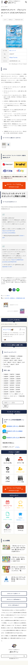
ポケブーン (12, 3)
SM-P (19, 362)
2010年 (18, 383)
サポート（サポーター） (11, 396)
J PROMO (19, 356)
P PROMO (12, 356)
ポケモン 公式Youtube (13, 605)
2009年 (12, 383)
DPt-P (20, 360)
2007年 (18, 381)
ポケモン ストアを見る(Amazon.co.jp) (14, 185)
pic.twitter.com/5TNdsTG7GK (9, 261)
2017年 (6, 389)
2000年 (12, 376)
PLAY (18, 358)
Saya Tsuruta (13, 57)
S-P (8, 295)
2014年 (6, 387)
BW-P (9, 362)
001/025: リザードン (13, 426)
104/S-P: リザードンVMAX (14, 431)
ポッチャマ (13, 50)
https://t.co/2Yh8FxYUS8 (8, 230)
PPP (15, 360)
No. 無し (6, 364)
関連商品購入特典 (19, 19)
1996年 (6, 374)
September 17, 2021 (7, 266)
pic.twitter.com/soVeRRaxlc (8, 232)
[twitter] (10, 289)
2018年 (12, 389)
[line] (17, 289)
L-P (5, 362)
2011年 (6, 385)
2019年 (18, 389)
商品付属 (21, 396)
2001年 (18, 376)
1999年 (6, 376)
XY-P (14, 362)
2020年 (6, 391)
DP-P (11, 360)
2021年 (5, 19)
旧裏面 (6, 356)
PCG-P (6, 360)
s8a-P (12, 364)
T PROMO (7, 358)
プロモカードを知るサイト (14, 649)
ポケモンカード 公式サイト (13, 593)
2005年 (6, 381)
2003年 (12, 378)
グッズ (21, 394)
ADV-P (13, 358)
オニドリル (7, 329)
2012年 (11, 385)
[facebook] (14, 289)
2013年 (17, 385)
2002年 (6, 378)
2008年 (6, 383)
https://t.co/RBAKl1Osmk (17, 259)
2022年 (18, 391)
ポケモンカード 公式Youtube (13, 599)
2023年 (6, 394)
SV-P (17, 364)
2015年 (12, 387)
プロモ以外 (7, 366)
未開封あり (11, 19)
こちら (17, 447)
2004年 (18, 378)
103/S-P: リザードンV (13, 437)
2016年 (18, 387)
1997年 (12, 374)
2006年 (12, 381)
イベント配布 (14, 394)
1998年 (18, 374)
